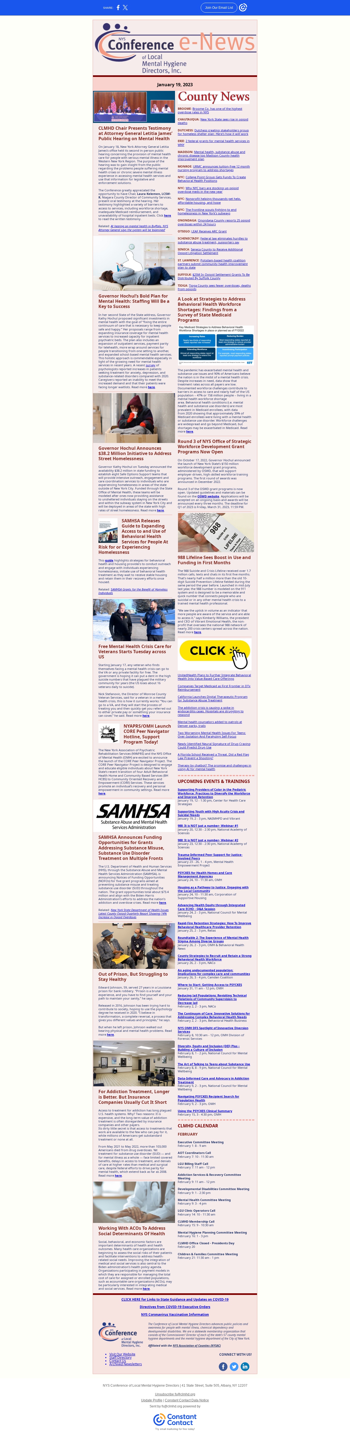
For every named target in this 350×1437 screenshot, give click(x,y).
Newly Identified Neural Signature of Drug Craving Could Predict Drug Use (214, 745)
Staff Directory (120, 1357)
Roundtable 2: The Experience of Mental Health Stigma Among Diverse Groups (213, 939)
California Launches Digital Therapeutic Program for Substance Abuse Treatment (212, 698)
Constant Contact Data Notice (187, 1400)
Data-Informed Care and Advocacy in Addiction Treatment (213, 1080)
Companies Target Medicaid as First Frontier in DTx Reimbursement (214, 688)
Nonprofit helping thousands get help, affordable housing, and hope (209, 200)
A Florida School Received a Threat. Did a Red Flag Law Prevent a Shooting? (213, 756)
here (167, 215)
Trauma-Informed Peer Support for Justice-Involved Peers (210, 856)
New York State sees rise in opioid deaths (213, 121)
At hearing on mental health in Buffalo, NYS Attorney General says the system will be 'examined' (133, 228)
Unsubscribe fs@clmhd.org (175, 1394)
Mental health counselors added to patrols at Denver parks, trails (210, 723)
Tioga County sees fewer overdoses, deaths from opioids (214, 287)
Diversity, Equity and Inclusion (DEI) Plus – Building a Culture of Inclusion (209, 1048)
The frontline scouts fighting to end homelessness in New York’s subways (207, 211)
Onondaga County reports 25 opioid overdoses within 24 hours (214, 222)
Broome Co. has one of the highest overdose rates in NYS (210, 110)
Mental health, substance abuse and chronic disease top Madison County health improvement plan (211, 155)
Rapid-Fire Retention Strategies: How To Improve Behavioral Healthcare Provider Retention (214, 925)
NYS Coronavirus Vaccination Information (175, 1314)
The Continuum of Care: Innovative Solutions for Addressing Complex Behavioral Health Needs (214, 1015)
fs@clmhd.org (172, 1406)
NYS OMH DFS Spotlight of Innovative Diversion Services (213, 1029)
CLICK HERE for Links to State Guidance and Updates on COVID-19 (175, 1299)
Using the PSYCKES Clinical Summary (205, 1111)
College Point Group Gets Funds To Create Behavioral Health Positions (212, 179)
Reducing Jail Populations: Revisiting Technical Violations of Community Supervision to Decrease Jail (212, 998)
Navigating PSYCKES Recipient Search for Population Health (208, 1098)
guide (109, 560)
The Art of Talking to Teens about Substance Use (214, 1064)
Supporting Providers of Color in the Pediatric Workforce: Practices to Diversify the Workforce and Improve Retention (214, 793)
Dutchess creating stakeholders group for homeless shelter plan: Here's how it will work (213, 132)
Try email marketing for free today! (175, 1429)
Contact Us (117, 1360)
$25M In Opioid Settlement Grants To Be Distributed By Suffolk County (214, 276)
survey (150, 365)
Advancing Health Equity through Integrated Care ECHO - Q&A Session (211, 907)
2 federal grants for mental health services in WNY (214, 142)
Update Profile (151, 1400)
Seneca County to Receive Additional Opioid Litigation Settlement (210, 251)
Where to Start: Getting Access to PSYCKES (210, 985)
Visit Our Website (122, 1354)
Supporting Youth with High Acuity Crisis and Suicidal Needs (211, 813)
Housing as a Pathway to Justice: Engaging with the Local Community (213, 889)
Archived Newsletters (125, 1364)
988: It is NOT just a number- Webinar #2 (208, 840)
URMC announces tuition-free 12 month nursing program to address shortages (214, 168)
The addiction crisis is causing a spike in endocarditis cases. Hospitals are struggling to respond (211, 711)
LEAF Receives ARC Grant (209, 231)
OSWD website (208, 496)
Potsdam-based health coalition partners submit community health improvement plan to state (213, 263)
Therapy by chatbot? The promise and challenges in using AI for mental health (214, 767)
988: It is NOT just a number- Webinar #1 (208, 825)
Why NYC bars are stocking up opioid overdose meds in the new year (208, 190)
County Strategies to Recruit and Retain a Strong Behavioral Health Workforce (215, 957)
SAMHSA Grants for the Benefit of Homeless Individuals (133, 591)
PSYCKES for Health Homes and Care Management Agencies (205, 874)
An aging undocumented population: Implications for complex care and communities (214, 972)
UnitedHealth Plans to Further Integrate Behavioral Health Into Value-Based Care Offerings (214, 677)
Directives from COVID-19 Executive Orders (175, 1306)
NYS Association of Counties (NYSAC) (197, 1345)
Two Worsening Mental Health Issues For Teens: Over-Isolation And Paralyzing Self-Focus (212, 734)
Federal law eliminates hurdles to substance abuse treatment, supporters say (213, 240)
